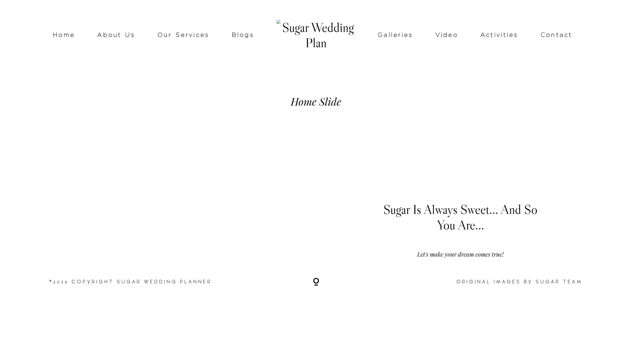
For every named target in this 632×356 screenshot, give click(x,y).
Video (446, 35)
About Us (116, 35)
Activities (499, 35)
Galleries (395, 35)
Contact (557, 35)
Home (64, 35)
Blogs (243, 35)
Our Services (184, 35)
